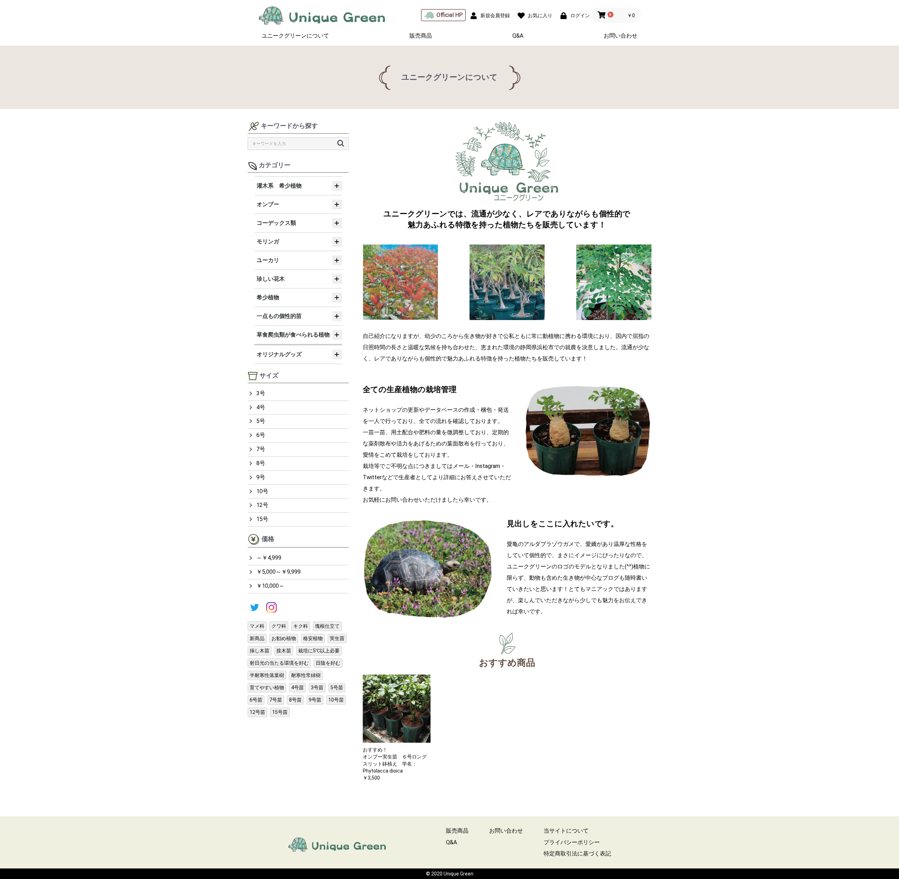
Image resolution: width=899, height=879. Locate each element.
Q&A (517, 35)
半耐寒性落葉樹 (267, 675)
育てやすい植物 (267, 687)
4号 (260, 407)
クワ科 (278, 626)
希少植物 (268, 297)
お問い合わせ (620, 35)
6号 (260, 435)
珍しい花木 (271, 278)
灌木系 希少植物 (279, 185)
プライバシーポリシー (572, 842)
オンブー (268, 204)
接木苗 (283, 650)
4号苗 (297, 687)
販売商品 (420, 35)
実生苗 (337, 638)
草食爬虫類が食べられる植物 (293, 334)
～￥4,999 (268, 557)
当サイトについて (566, 830)
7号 (260, 449)
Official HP (450, 15)
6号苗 (256, 700)
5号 (260, 421)
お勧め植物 (283, 638)
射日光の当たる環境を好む (279, 663)
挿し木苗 (259, 650)
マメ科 (257, 626)
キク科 (300, 626)
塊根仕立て (327, 626)
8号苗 (295, 700)
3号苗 (317, 687)
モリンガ (268, 241)
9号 (260, 477)
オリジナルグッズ (279, 354)
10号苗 (336, 700)
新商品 (257, 638)
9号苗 (315, 700)
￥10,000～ (270, 585)
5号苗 (336, 687)
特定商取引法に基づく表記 (577, 853)
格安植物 (313, 638)
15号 (262, 519)
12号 (262, 505)
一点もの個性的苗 (279, 316)
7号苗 (275, 700)
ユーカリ (268, 260)
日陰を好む (328, 663)
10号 (262, 491)
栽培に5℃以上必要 (319, 650)
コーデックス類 (276, 223)
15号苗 (280, 712)
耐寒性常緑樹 (306, 675)
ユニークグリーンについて (295, 35)
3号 (260, 393)
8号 (260, 463)
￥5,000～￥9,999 (278, 571)
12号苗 (257, 712)
